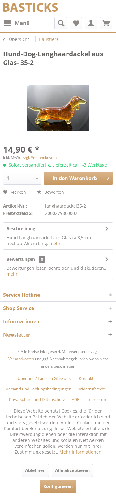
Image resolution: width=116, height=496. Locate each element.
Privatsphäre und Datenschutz (37, 399)
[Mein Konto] (91, 23)
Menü (22, 22)
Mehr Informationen (80, 452)
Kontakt (86, 378)
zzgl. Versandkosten (39, 157)
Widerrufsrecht (92, 389)
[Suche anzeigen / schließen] (60, 23)
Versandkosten (21, 358)
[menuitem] (16, 23)
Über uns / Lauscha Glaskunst (45, 378)
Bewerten (53, 192)
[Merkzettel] (76, 23)
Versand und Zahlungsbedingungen (38, 389)
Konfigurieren (58, 486)
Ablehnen (35, 470)
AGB (75, 399)
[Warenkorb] (106, 23)
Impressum (96, 399)
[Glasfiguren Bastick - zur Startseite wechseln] (30, 8)
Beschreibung (20, 229)
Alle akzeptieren (72, 470)
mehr (55, 243)
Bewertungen (20, 259)
